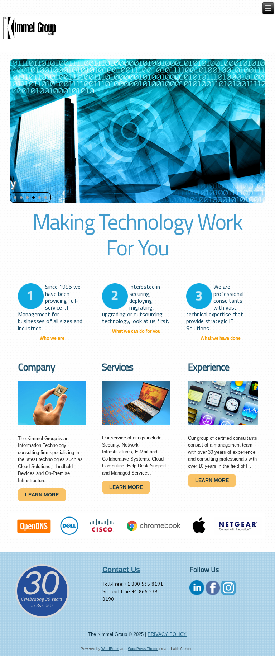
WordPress (110, 649)
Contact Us (121, 570)
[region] (137, 525)
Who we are (52, 337)
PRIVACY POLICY (167, 634)
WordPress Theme (143, 649)
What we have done (221, 337)
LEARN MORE (42, 494)
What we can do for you (136, 331)
